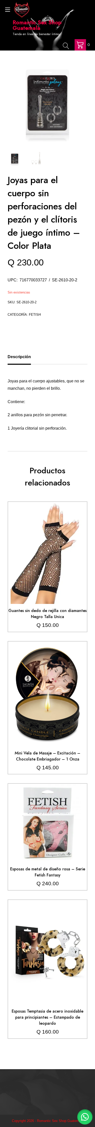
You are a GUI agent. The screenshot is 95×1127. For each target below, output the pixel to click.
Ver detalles (47, 557)
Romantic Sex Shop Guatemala (37, 25)
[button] (84, 1116)
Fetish (35, 314)
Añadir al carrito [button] (47, 542)
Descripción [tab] (19, 357)
